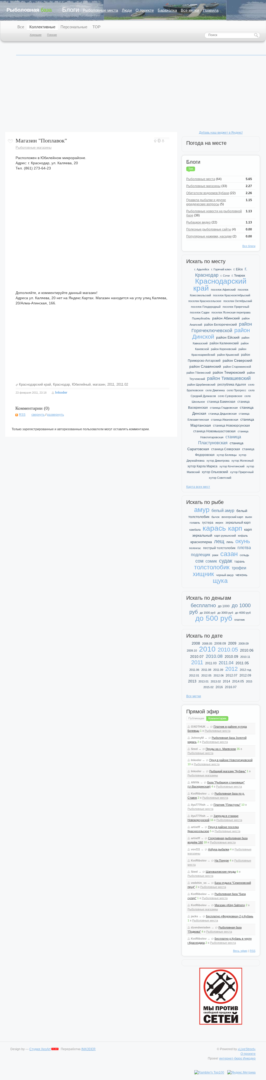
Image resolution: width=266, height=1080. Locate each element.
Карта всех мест (198, 487)
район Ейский (228, 337)
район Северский (237, 360)
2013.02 (216, 681)
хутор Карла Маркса (202, 466)
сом (199, 561)
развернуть (55, 414)
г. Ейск (238, 269)
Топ (190, 168)
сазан (229, 554)
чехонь (241, 575)
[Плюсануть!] (155, 140)
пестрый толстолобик (219, 548)
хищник (203, 573)
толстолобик (212, 567)
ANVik (195, 782)
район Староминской (237, 366)
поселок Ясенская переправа (230, 312)
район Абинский (226, 318)
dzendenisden (200, 927)
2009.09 (243, 643)
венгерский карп (232, 516)
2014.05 (238, 681)
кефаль (243, 535)
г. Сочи (225, 275)
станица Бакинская (221, 402)
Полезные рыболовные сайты (208, 229)
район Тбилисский (199, 372)
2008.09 (220, 643)
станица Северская (225, 449)
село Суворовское (230, 396)
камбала (195, 529)
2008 (196, 643)
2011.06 (194, 669)
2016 (219, 687)
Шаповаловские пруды (221, 871)
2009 (232, 643)
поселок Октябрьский (237, 301)
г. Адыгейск (201, 269)
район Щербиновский (201, 384)
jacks (194, 916)
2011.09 (218, 669)
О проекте (145, 10)
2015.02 (208, 687)
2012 (231, 669)
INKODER (88, 1049)
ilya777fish (198, 804)
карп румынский (225, 535)
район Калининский (224, 343)
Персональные (74, 27)
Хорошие (36, 34)
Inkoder (61, 392)
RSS (22, 414)
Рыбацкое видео (198, 222)
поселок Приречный (236, 306)
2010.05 (228, 649)
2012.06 (219, 675)
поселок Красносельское (204, 301)
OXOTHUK (198, 726)
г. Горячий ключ (221, 269)
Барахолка (167, 10)
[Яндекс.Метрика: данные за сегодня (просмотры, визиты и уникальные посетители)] (241, 1072)
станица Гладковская (224, 407)
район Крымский (228, 354)
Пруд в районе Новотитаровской (230, 760)
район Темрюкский (229, 372)
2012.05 (206, 675)
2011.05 (242, 663)
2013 (192, 681)
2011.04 (226, 663)
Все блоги (248, 246)
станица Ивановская (224, 419)
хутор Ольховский (215, 472)
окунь (242, 541)
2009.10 (192, 650)
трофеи (239, 568)
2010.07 (197, 656)
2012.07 (231, 675)
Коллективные (42, 27)
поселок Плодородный (206, 306)
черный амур (225, 575)
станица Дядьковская (222, 413)
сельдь (244, 555)
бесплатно (203, 605)
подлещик (200, 554)
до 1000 (224, 606)
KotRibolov (199, 793)
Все (20, 27)
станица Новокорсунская (231, 425)
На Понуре (222, 860)
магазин (99, 384)
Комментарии (217, 718)
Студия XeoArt (40, 1049)
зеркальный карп (238, 522)
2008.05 (207, 643)
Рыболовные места (100, 10)
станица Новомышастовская (214, 431)
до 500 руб (213, 618)
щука (220, 580)
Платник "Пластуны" (227, 804)
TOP (96, 27)
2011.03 (211, 663)
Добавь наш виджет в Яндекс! (221, 132)
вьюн (248, 516)
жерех (219, 522)
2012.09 (245, 675)
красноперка (201, 542)
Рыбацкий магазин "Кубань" (227, 771)
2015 (249, 681)
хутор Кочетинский (232, 466)
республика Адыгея (231, 384)
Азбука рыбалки (218, 849)
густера (207, 522)
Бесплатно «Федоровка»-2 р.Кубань (229, 916)
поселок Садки (199, 312)
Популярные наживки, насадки (209, 236)
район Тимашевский (229, 378)
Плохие (52, 34)
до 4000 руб (243, 612)
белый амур (222, 510)
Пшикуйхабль (201, 318)
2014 (226, 681)
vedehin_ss (199, 882)
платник (239, 619)
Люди (127, 10)
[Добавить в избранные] (10, 141)
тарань (239, 561)
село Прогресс (236, 390)
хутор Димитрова (218, 460)
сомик (211, 561)
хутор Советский (220, 477)
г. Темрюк (238, 275)
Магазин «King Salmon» (230, 905)
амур (201, 510)
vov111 (195, 849)
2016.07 (231, 687)
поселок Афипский (223, 289)
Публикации (196, 718)
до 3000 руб (225, 612)
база (29, 10)
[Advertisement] (133, 95)
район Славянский (205, 366)
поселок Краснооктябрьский (231, 295)
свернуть (38, 414)
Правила (210, 10)
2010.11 (245, 656)
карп (235, 528)
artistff (195, 827)
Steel (194, 748)
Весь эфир (240, 950)
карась (214, 528)
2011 (110, 384)
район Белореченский (220, 324)
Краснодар (61, 384)
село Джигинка (215, 390)
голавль (195, 522)
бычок (215, 516)
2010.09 (231, 656)
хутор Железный (242, 460)
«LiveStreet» (247, 1049)
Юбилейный (81, 384)
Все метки (190, 10)
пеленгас (195, 548)
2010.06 (247, 650)
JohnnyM (197, 737)
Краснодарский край (35, 384)
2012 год (245, 669)
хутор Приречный (242, 472)
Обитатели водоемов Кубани (207, 193)
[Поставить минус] (163, 141)
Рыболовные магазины (33, 147)
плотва (244, 547)
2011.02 (122, 384)
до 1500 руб (207, 612)
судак (225, 561)
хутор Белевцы (227, 454)
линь (229, 542)
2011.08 (206, 669)
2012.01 (194, 675)
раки (215, 555)
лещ (219, 541)
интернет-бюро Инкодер (237, 1058)
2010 (207, 649)
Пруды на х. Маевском (221, 748)
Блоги (70, 9)
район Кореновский (223, 349)
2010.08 (214, 656)
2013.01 (203, 681)
